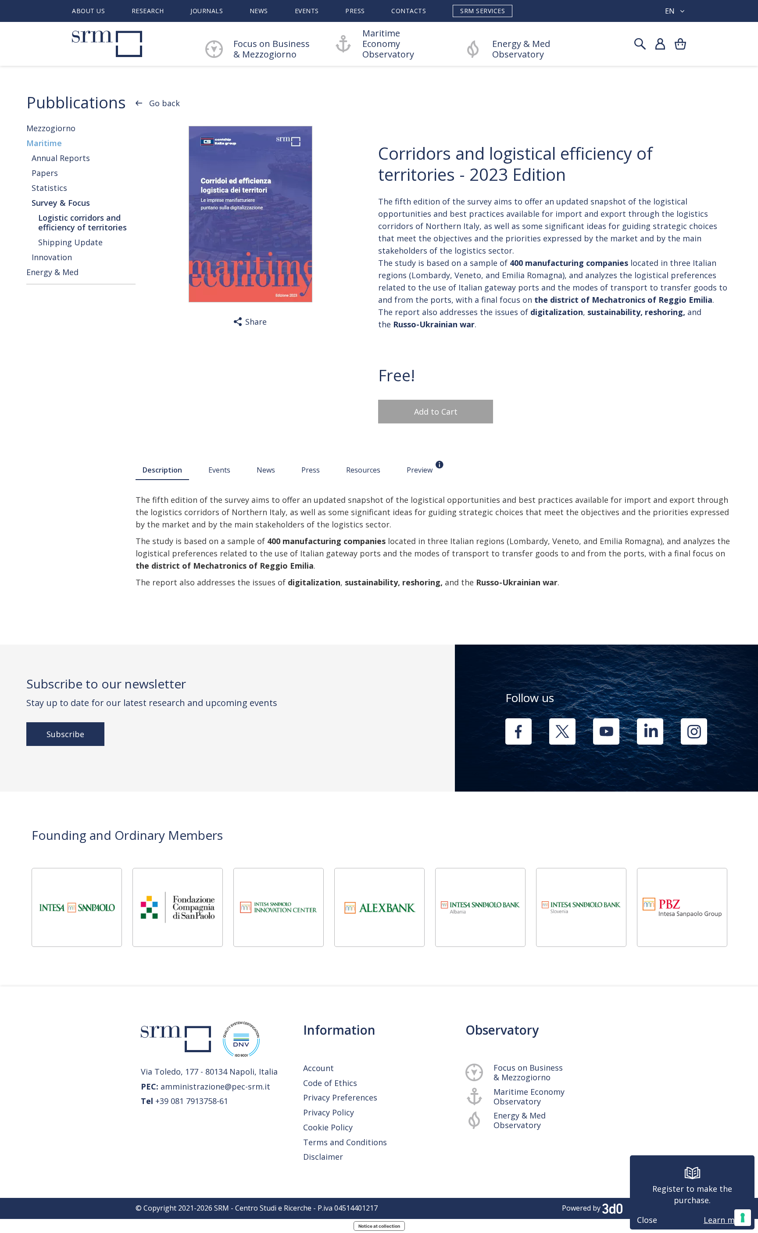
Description (162, 470)
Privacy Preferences (340, 1097)
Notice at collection (379, 1226)
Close (647, 1220)
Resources (363, 470)
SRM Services (482, 11)
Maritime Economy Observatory (388, 44)
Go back (164, 103)
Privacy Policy (328, 1113)
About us (88, 10)
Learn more (725, 1220)
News (259, 10)
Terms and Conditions (345, 1142)
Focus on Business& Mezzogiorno (271, 49)
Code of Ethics (330, 1083)
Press (355, 10)
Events (307, 10)
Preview (420, 470)
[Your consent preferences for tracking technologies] (742, 1217)
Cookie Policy (328, 1127)
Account (318, 1068)
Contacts (408, 10)
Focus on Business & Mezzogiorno (528, 1072)
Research (148, 10)
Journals (206, 10)
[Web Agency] (612, 1208)
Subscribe (65, 734)
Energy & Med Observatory (521, 49)
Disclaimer (323, 1156)
